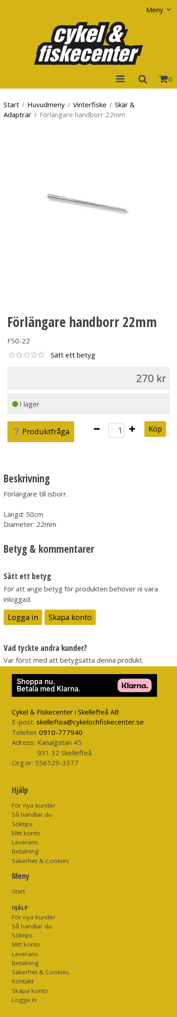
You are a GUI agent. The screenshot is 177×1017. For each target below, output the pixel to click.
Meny (154, 9)
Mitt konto (26, 833)
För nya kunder (33, 805)
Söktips (22, 824)
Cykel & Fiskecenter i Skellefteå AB (65, 711)
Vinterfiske (90, 104)
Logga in (23, 617)
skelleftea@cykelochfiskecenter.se (90, 721)
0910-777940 (61, 732)
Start (11, 104)
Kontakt (23, 981)
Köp (155, 428)
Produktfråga (45, 431)
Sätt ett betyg (73, 354)
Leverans (25, 842)
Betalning (25, 851)
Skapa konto (70, 617)
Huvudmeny (46, 104)
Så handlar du (32, 814)
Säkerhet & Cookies (40, 861)
